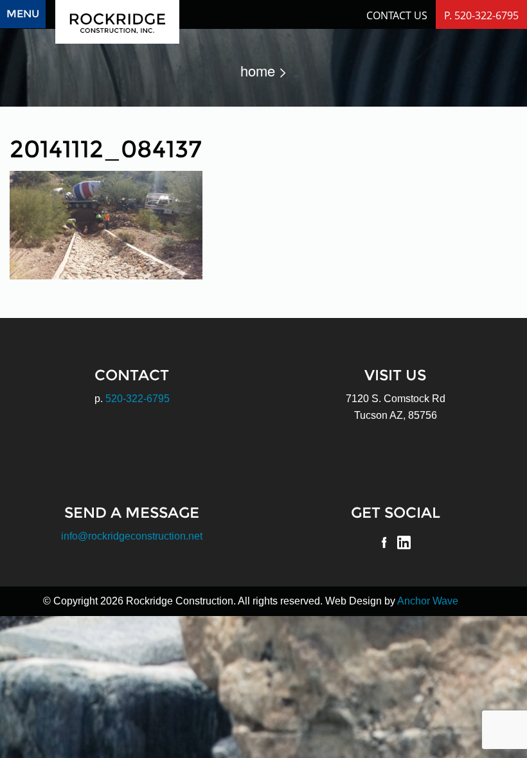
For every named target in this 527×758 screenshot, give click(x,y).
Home (257, 70)
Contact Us (396, 15)
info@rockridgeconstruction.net (131, 536)
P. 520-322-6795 (481, 15)
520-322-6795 (137, 398)
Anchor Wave (427, 600)
